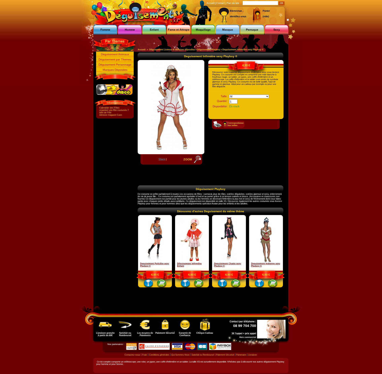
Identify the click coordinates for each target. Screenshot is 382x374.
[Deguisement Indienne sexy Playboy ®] (266, 261)
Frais (144, 355)
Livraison (252, 355)
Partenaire (241, 355)
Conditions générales (159, 355)
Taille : (224, 96)
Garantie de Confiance (185, 334)
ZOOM (187, 159)
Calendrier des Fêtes (109, 108)
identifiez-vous (238, 16)
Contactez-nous (132, 355)
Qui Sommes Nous (180, 355)
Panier (266, 11)
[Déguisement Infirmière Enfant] (192, 261)
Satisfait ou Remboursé (125, 334)
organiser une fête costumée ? (114, 110)
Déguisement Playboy (208, 49)
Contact (220, 3)
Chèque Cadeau (204, 333)
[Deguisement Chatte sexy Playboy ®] (229, 261)
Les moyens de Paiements (145, 334)
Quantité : (222, 101)
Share (162, 159)
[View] (148, 284)
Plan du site (232, 3)
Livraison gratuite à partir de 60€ (105, 334)
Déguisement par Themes (114, 59)
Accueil (141, 49)
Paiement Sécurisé (165, 333)
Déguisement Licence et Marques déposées (172, 49)
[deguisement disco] (114, 94)
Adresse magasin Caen (110, 115)
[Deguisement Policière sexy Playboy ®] (155, 261)
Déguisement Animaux (115, 54)
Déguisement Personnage (114, 64)
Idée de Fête (105, 112)
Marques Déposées (115, 69)
